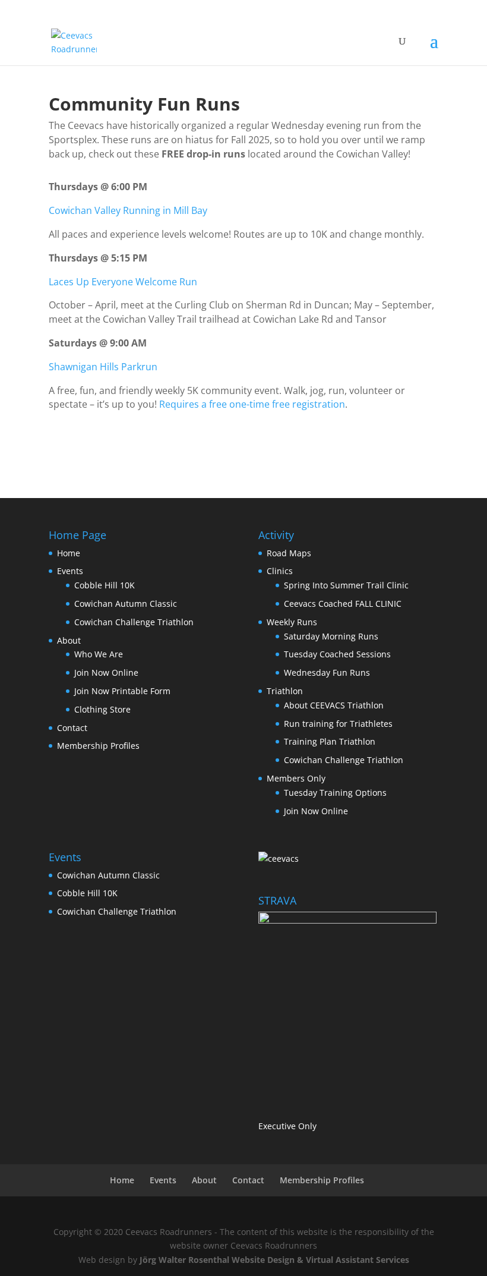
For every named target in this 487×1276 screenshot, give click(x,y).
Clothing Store (102, 709)
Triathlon (285, 691)
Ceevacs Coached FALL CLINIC (342, 603)
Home (68, 553)
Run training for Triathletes (338, 723)
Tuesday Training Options (335, 792)
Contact (72, 727)
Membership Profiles (98, 745)
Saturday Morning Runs (331, 636)
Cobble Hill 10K (104, 585)
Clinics (280, 570)
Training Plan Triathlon (329, 741)
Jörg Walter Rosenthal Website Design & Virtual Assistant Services (274, 1259)
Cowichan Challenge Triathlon (134, 622)
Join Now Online (106, 672)
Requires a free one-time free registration (252, 404)
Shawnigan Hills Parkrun (103, 366)
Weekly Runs (292, 622)
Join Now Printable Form (122, 691)
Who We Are (98, 654)
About (69, 640)
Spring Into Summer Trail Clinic (346, 585)
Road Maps (289, 553)
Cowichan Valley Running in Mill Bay (128, 210)
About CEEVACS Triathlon (334, 705)
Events (70, 570)
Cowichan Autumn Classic (125, 603)
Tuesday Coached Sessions (337, 654)
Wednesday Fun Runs (327, 672)
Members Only (296, 778)
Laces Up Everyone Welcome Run (123, 281)
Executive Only (287, 1126)
